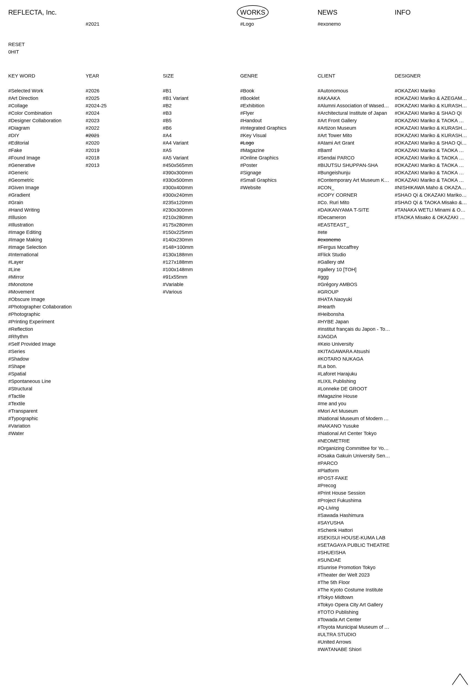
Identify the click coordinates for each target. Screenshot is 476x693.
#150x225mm (178, 232)
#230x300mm (178, 210)
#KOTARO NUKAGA (340, 359)
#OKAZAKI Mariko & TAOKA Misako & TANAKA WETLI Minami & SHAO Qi (431, 180)
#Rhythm (18, 336)
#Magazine (252, 150)
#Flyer (247, 113)
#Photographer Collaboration (40, 307)
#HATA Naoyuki (335, 299)
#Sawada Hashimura (341, 515)
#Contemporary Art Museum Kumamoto (354, 180)
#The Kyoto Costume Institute (350, 590)
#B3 (167, 113)
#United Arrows (334, 642)
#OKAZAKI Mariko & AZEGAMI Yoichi (431, 98)
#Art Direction (23, 98)
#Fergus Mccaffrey (338, 247)
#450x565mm (178, 165)
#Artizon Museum (337, 128)
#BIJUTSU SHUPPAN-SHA (348, 165)
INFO (403, 12)
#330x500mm (178, 180)
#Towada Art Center (339, 619)
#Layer (15, 262)
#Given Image (23, 187)
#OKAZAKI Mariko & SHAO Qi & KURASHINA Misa (431, 143)
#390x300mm (178, 172)
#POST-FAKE (333, 478)
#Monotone (20, 284)
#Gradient (19, 195)
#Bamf (325, 150)
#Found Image (24, 158)
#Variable (173, 284)
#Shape (16, 366)
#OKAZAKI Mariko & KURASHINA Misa (431, 105)
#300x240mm (178, 195)
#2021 (92, 135)
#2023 (92, 120)
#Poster (248, 165)
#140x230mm (178, 239)
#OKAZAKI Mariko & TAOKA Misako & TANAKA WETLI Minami (431, 172)
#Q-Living (328, 508)
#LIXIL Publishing (337, 381)
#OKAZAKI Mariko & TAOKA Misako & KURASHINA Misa (431, 150)
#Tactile (16, 396)
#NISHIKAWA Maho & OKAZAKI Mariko (431, 187)
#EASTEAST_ (333, 225)
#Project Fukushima (339, 500)
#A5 (167, 150)
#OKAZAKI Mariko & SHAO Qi (428, 113)
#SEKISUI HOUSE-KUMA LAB (351, 537)
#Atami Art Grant (336, 143)
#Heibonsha (331, 314)
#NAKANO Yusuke (338, 426)
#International (23, 254)
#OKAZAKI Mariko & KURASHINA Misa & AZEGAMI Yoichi (431, 128)
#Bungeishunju (334, 172)
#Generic (18, 172)
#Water (16, 433)
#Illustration (21, 225)
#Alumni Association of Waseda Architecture (354, 105)
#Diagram (19, 128)
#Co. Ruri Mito (333, 202)
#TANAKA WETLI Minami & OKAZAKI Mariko (431, 210)
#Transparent (22, 411)
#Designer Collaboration (34, 120)
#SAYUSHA (331, 523)
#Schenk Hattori (335, 530)
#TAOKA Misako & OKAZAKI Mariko (431, 217)
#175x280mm (178, 225)
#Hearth (326, 307)
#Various (172, 292)
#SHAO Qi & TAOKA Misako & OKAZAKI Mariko (431, 202)
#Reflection (20, 329)
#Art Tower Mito (335, 135)
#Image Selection (27, 247)
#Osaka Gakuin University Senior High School (354, 456)
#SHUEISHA (332, 552)
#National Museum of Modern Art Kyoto (354, 418)
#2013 (92, 165)
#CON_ (326, 187)
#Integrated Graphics (263, 128)
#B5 (167, 120)
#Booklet (249, 98)
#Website (250, 187)
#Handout (251, 120)
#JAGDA (327, 336)
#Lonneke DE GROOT (342, 388)
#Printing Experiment (31, 321)
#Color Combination (30, 113)
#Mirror (16, 277)
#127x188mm (178, 262)
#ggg (323, 277)
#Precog (327, 485)
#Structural (20, 388)
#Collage (18, 105)
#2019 (92, 150)
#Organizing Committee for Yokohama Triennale (354, 448)
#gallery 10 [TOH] (337, 269)
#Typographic (23, 418)
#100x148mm (178, 269)
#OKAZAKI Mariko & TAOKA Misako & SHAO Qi (431, 158)
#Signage (250, 172)
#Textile (16, 403)
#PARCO (328, 463)
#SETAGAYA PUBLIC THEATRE (354, 545)
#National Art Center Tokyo (347, 433)
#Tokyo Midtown (335, 597)
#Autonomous (333, 91)
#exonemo (329, 239)
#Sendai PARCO (336, 158)
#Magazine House (338, 396)
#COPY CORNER (337, 195)
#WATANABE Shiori (339, 649)
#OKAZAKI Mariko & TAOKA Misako (431, 120)
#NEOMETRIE (334, 441)
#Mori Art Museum (338, 411)
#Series (16, 351)
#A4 (167, 135)
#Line (14, 269)
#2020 (92, 143)
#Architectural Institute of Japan (352, 113)
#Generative (21, 165)
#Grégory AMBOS (337, 284)
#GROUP (328, 292)
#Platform (328, 470)
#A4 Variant (175, 143)
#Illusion (17, 217)
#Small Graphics (258, 180)
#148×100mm (178, 247)
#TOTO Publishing (338, 612)
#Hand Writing (24, 210)
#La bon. (327, 366)
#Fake (15, 150)
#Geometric (21, 180)
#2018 (92, 158)
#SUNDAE (329, 560)
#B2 (167, 105)
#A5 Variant (175, 158)
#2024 (92, 113)
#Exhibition (252, 105)
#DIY (13, 135)
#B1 (167, 91)
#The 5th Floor (334, 582)
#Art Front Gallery (337, 120)
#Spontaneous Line (29, 381)
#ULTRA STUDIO (337, 634)
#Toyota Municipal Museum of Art (354, 627)
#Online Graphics (259, 158)
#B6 (167, 128)
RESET (16, 44)
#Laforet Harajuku (337, 374)
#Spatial (17, 374)
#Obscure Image (26, 299)
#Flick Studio (332, 254)
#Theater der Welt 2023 (344, 575)
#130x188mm (178, 254)
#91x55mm (175, 277)
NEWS (327, 12)
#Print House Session (341, 493)
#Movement (21, 292)
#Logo (247, 143)
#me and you (332, 403)
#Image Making (25, 239)
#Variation (19, 426)
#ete (322, 232)
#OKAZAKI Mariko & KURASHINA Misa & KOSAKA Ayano (431, 135)
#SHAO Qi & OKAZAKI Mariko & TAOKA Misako (431, 195)
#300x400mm (178, 187)
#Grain (15, 202)
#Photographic (24, 314)
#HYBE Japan (333, 321)
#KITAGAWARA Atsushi (344, 351)
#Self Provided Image (32, 344)
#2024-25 (96, 105)
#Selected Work (25, 91)
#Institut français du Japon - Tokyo (354, 329)
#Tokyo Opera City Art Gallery (350, 604)
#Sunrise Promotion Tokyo (346, 567)
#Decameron (332, 217)
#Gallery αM (331, 262)
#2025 (92, 98)
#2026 (92, 91)
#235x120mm (178, 202)
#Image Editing (24, 232)
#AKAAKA (329, 98)
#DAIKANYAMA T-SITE (343, 210)
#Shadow (18, 359)
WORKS (252, 12)
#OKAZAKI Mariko (415, 91)
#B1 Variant (175, 98)
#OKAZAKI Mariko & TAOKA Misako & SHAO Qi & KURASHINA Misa (431, 165)
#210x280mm (178, 217)
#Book (247, 91)
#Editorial (18, 143)
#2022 (92, 128)
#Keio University (335, 344)
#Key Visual (253, 135)
